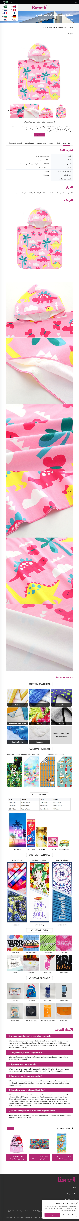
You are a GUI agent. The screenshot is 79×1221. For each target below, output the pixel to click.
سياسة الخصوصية (11, 1217)
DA (12, 10)
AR (3, 7)
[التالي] (69, 111)
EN (12, 7)
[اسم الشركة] (39, 7)
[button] (12, 1128)
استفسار (39, 135)
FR (3, 13)
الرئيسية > (69, 27)
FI (12, 13)
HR (12, 20)
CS (3, 20)
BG (3, 16)
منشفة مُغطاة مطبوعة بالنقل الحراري (49, 19)
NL (3, 10)
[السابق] (8, 111)
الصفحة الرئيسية (68, 19)
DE (12, 16)
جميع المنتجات (68, 33)
